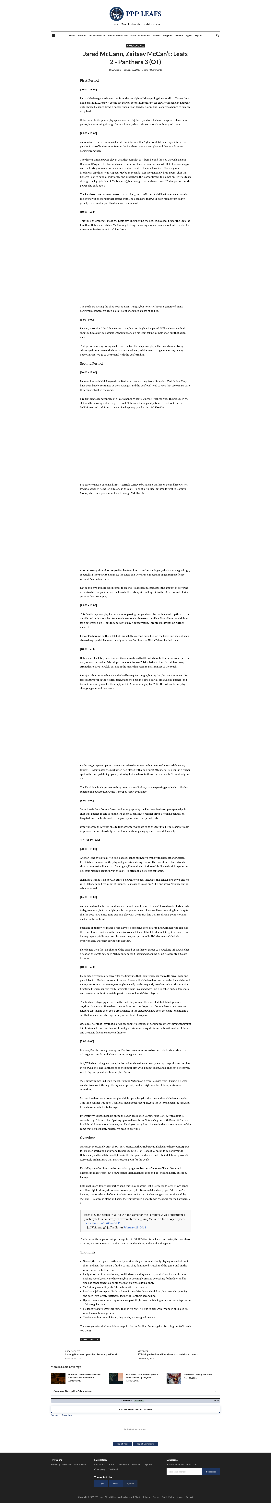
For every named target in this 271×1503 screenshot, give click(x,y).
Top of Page (122, 1444)
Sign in (189, 35)
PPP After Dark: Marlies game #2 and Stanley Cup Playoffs (142, 1376)
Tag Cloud (148, 1464)
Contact (189, 1497)
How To (82, 35)
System (130, 1483)
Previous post (72, 1351)
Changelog (99, 1469)
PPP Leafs (144, 13)
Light (101, 1483)
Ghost (137, 1497)
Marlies (156, 35)
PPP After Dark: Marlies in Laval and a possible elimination (84, 1376)
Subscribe (211, 1472)
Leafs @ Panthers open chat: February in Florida (91, 1354)
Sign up (198, 35)
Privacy (146, 1497)
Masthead (113, 1469)
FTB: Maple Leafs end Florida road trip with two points (168, 1354)
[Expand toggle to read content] (216, 1391)
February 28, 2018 (135, 1227)
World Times (80, 1464)
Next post (143, 1351)
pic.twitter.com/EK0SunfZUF (102, 1223)
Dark (115, 1483)
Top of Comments (145, 1444)
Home (72, 35)
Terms (156, 1497)
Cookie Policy (168, 1497)
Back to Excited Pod (118, 35)
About (111, 1464)
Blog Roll (167, 35)
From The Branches (140, 35)
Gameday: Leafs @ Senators (198, 1374)
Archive (179, 35)
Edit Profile (99, 1464)
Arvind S (115, 69)
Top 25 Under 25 (96, 35)
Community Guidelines (129, 1464)
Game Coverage (135, 46)
